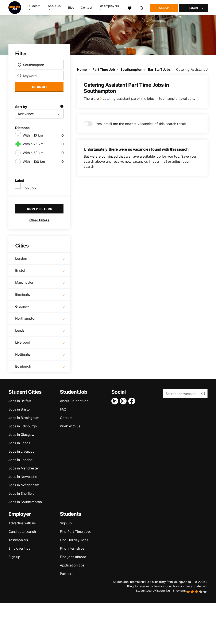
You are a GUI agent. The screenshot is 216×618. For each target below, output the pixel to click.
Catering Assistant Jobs (194, 69)
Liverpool (22, 342)
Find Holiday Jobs (74, 540)
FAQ (63, 409)
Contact (86, 7)
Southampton (131, 69)
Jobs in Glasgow (21, 434)
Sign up (14, 557)
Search (39, 87)
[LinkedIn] (115, 401)
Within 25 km (33, 144)
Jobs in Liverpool (21, 451)
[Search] (142, 7)
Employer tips (19, 548)
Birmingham (24, 294)
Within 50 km (33, 153)
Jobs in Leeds (19, 443)
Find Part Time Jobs (75, 531)
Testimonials (18, 540)
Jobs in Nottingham (23, 485)
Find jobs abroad (73, 557)
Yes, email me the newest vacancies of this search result (141, 124)
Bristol (20, 270)
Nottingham (24, 354)
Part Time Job (103, 69)
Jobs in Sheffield (21, 493)
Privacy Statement (195, 586)
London (21, 258)
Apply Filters (39, 209)
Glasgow (22, 306)
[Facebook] (132, 401)
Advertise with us (22, 523)
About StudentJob (74, 401)
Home (82, 69)
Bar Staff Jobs (159, 69)
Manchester (24, 282)
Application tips (72, 565)
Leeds (19, 330)
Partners (66, 573)
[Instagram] (124, 401)
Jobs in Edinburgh (22, 426)
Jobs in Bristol (19, 409)
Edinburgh (23, 366)
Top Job (29, 188)
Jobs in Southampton (25, 502)
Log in (193, 8)
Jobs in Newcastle (22, 476)
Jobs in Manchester (23, 468)
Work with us (70, 426)
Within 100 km (34, 161)
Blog (71, 7)
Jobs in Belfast (19, 401)
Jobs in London (20, 460)
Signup (164, 8)
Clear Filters (39, 220)
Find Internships (72, 548)
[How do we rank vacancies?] (61, 106)
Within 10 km (33, 135)
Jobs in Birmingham (23, 418)
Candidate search (22, 531)
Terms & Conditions (167, 586)
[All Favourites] (129, 7)
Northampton (25, 318)
